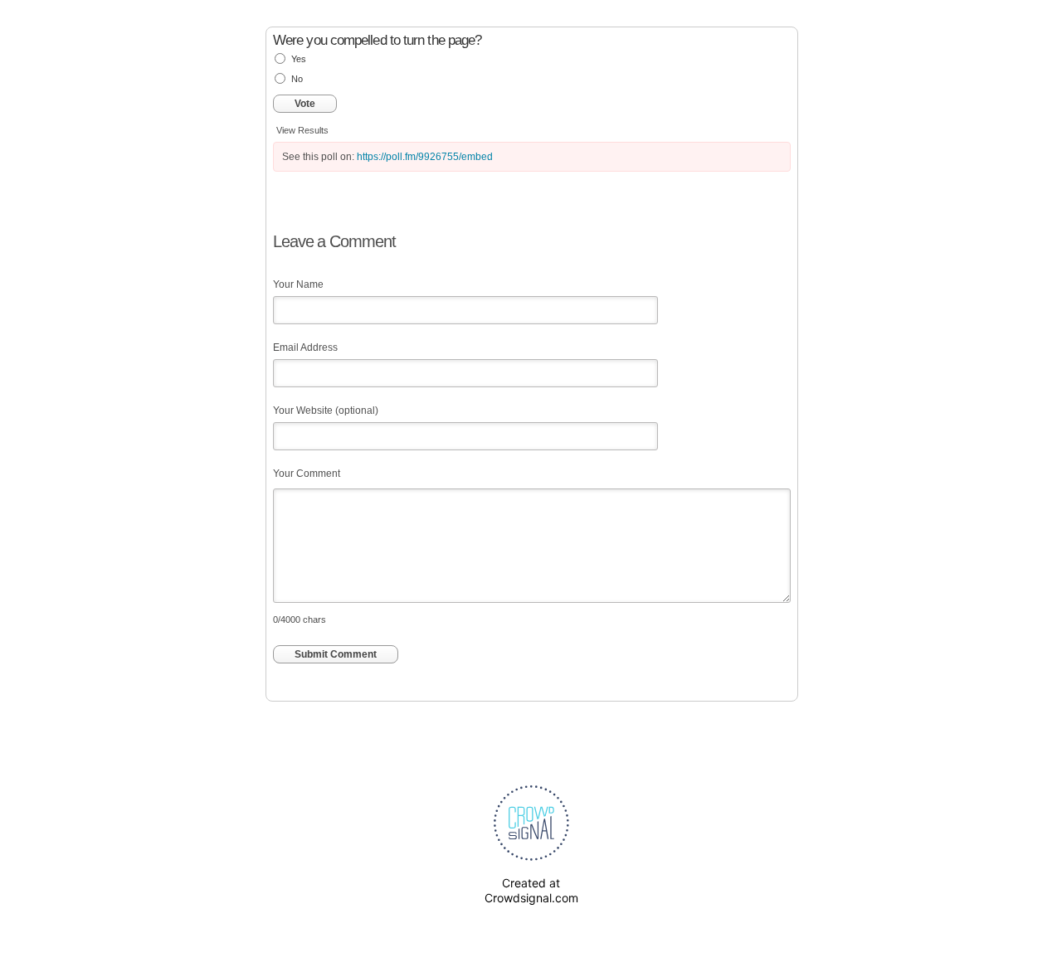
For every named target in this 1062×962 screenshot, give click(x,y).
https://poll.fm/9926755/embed (425, 157)
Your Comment (306, 473)
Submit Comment (336, 654)
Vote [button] (305, 103)
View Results (302, 130)
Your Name (298, 284)
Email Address (305, 347)
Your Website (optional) (325, 410)
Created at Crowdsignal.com (531, 890)
